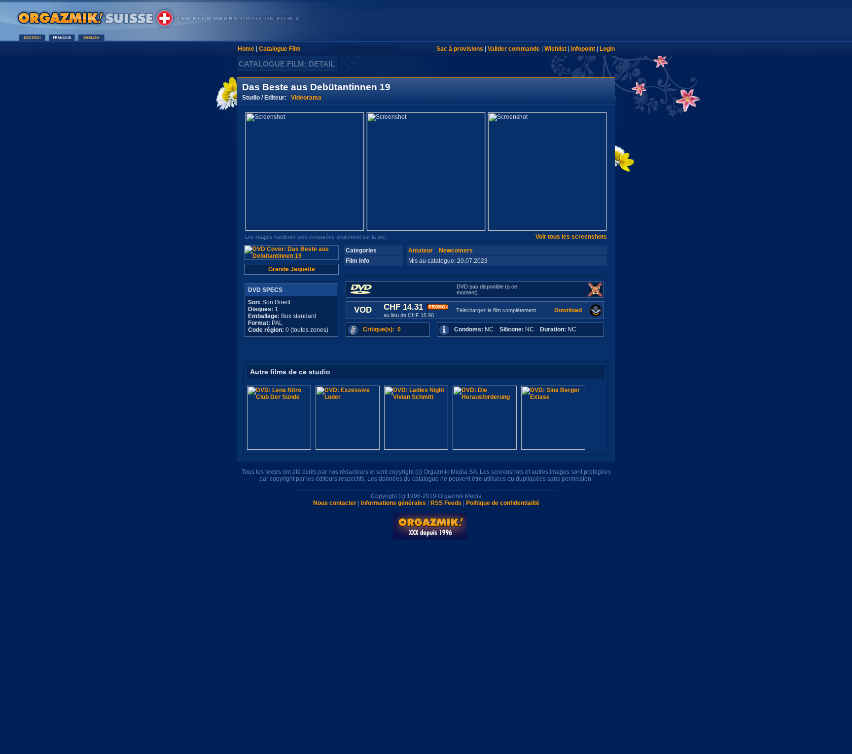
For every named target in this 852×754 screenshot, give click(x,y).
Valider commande (514, 48)
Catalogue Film (280, 48)
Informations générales (393, 503)
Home (246, 48)
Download (568, 310)
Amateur (420, 250)
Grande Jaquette (291, 269)
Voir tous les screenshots (571, 236)
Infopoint (583, 48)
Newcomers (456, 250)
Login (607, 48)
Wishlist (555, 48)
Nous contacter (334, 503)
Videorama (306, 97)
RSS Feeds (446, 503)
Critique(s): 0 (382, 329)
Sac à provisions (459, 48)
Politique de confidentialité (502, 503)
